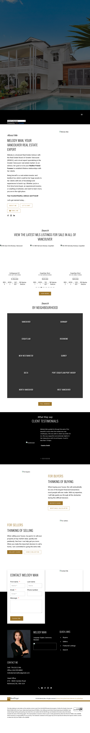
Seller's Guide (14, 552)
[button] (13, 205)
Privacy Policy (60, 698)
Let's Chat (26, 205)
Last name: (31, 582)
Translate (21, 123)
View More (45, 293)
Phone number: (32, 590)
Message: (14, 598)
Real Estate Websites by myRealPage (73, 698)
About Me (13, 205)
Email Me (15, 210)
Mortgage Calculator (59, 508)
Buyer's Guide (55, 503)
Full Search (45, 404)
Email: (12, 590)
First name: (14, 582)
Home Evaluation (32, 552)
